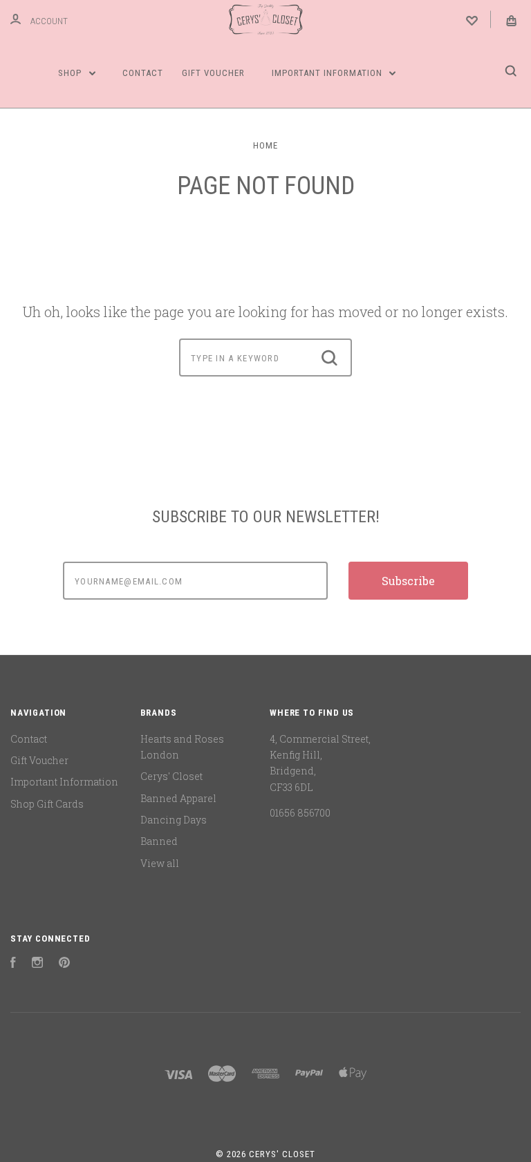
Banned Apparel (178, 798)
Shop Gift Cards (47, 803)
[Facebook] (13, 964)
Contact (142, 73)
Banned (159, 841)
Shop (71, 73)
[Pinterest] (64, 964)
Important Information (328, 73)
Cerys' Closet (171, 776)
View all (159, 863)
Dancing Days (173, 819)
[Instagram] (37, 964)
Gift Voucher (213, 73)
